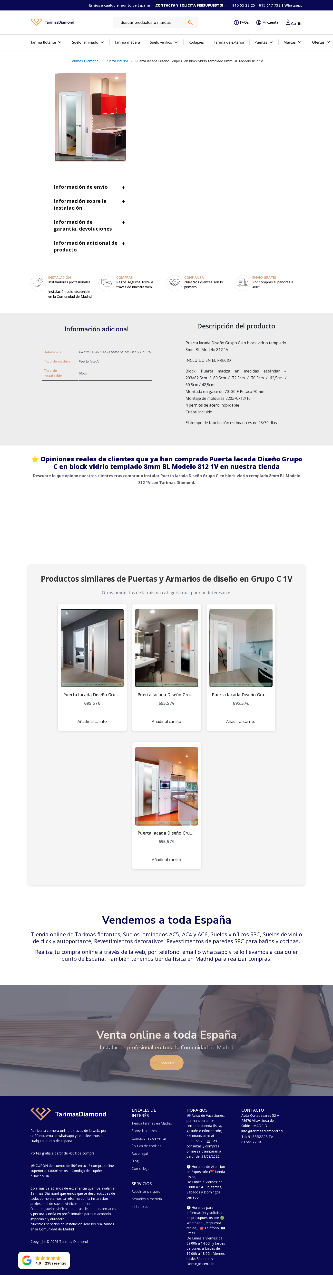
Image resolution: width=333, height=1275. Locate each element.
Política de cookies (146, 1146)
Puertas (261, 42)
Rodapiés (196, 42)
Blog (135, 1161)
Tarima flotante (43, 42)
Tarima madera (127, 42)
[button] (44, 1260)
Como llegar (141, 1168)
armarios (109, 1208)
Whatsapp (293, 5)
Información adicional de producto (86, 246)
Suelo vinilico (161, 42)
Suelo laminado (85, 42)
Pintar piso (140, 1206)
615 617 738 (270, 5)
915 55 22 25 (243, 5)
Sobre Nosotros (144, 1130)
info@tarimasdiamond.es (262, 1130)
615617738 (251, 1141)
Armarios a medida (147, 1199)
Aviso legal (140, 1153)
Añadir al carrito (92, 721)
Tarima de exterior (229, 42)
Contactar (166, 1062)
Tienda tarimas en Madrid (152, 1123)
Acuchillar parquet (146, 1191)
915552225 (258, 1136)
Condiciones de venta (149, 1138)
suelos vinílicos (57, 1208)
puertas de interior (85, 1208)
